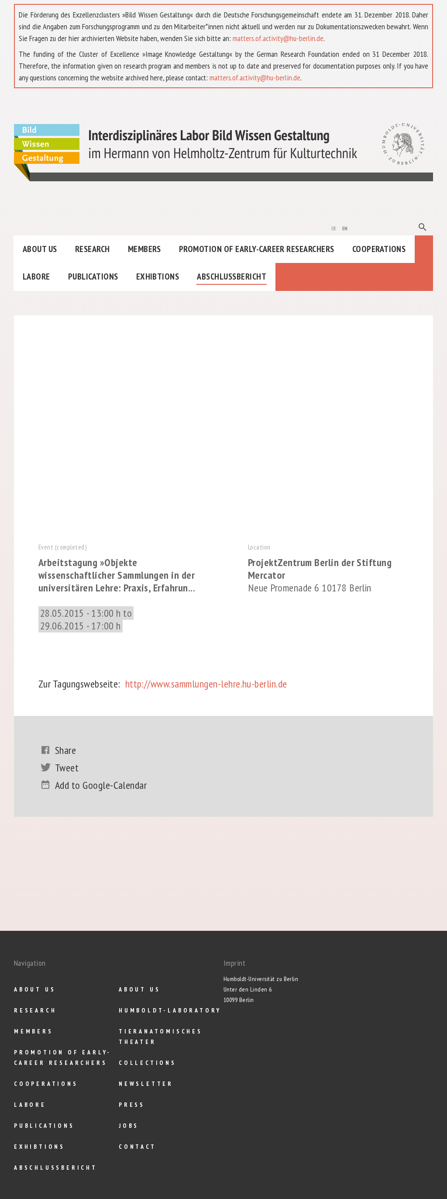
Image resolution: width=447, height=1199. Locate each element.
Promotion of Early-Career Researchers (256, 249)
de (334, 227)
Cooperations (379, 249)
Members (144, 249)
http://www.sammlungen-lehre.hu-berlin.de (206, 684)
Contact (137, 1147)
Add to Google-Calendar (101, 785)
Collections (147, 1063)
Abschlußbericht (231, 276)
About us (40, 249)
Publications (93, 276)
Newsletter (146, 1084)
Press (132, 1105)
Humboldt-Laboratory (170, 1010)
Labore (36, 276)
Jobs (129, 1126)
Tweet (67, 767)
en (345, 227)
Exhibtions (157, 276)
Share (65, 750)
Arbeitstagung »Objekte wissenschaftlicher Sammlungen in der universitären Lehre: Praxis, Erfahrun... (116, 575)
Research (92, 249)
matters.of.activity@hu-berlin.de (278, 38)
